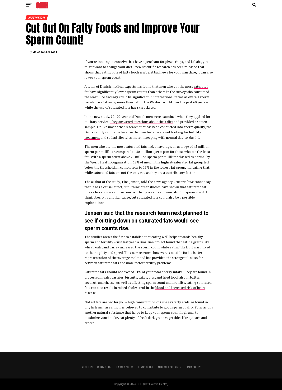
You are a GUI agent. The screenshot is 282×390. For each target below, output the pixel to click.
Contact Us (104, 367)
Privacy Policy (124, 367)
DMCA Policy (193, 367)
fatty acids (182, 302)
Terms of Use (145, 367)
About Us (87, 367)
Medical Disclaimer (169, 367)
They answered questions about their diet (141, 122)
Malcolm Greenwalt (44, 52)
